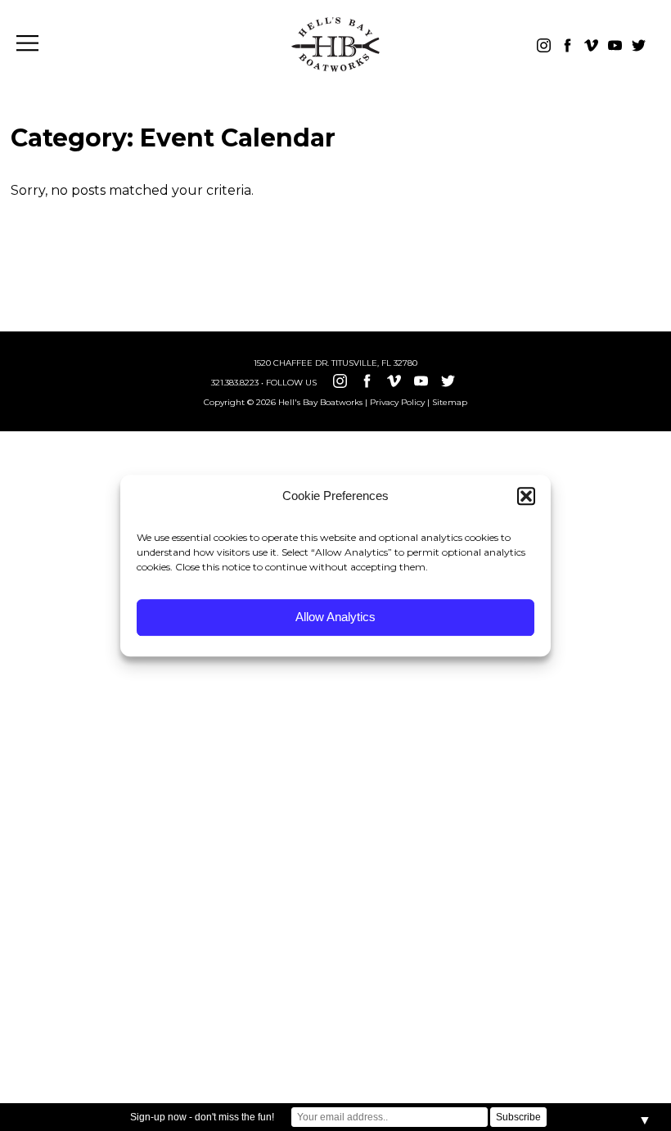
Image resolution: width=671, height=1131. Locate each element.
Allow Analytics (335, 617)
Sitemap (449, 402)
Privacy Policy (397, 402)
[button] (526, 497)
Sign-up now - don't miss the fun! (202, 1117)
